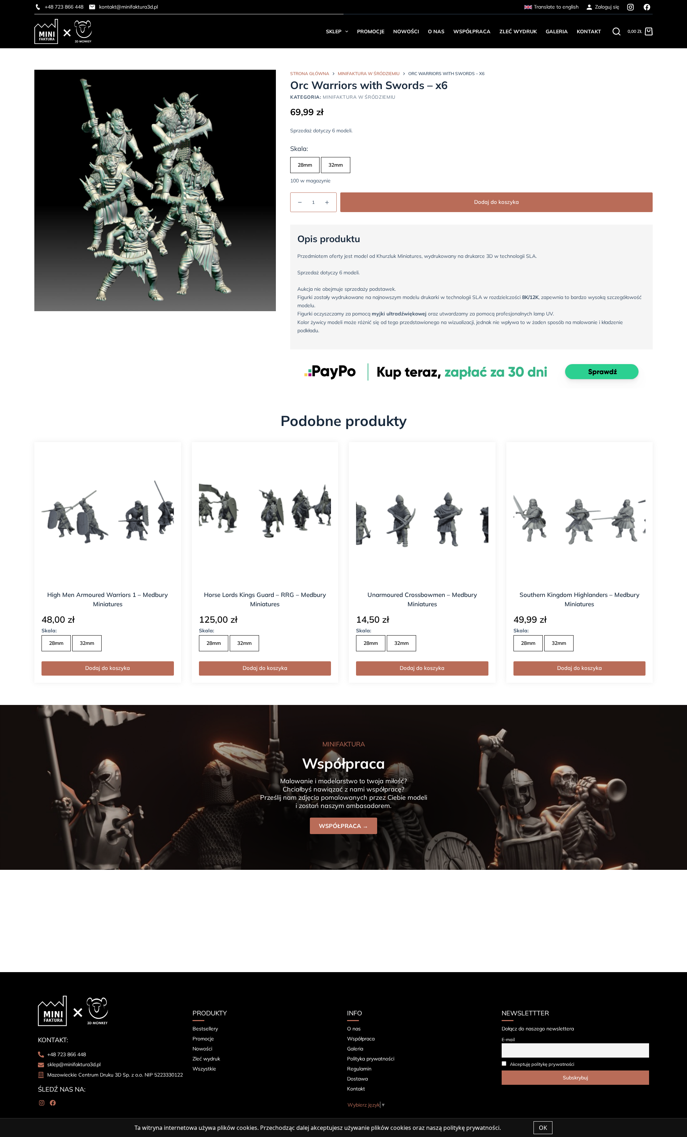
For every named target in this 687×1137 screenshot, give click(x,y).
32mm (335, 165)
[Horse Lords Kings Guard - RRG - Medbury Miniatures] (265, 515)
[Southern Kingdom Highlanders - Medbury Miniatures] (579, 515)
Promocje (370, 31)
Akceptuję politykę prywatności (542, 1064)
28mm (305, 165)
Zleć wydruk (518, 31)
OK (543, 1128)
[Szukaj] (616, 31)
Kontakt (589, 31)
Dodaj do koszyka (496, 202)
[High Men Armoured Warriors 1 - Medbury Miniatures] (108, 515)
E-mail (508, 1039)
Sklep (333, 31)
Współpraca (472, 31)
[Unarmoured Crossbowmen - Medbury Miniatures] (422, 515)
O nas (436, 31)
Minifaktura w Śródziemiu (359, 97)
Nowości (406, 31)
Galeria (557, 31)
